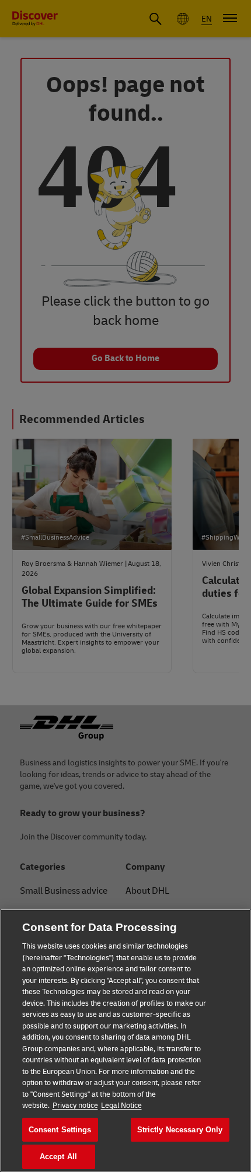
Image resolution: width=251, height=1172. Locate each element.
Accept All (58, 1156)
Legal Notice (121, 1105)
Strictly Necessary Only (180, 1129)
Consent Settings (60, 1129)
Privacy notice (75, 1105)
